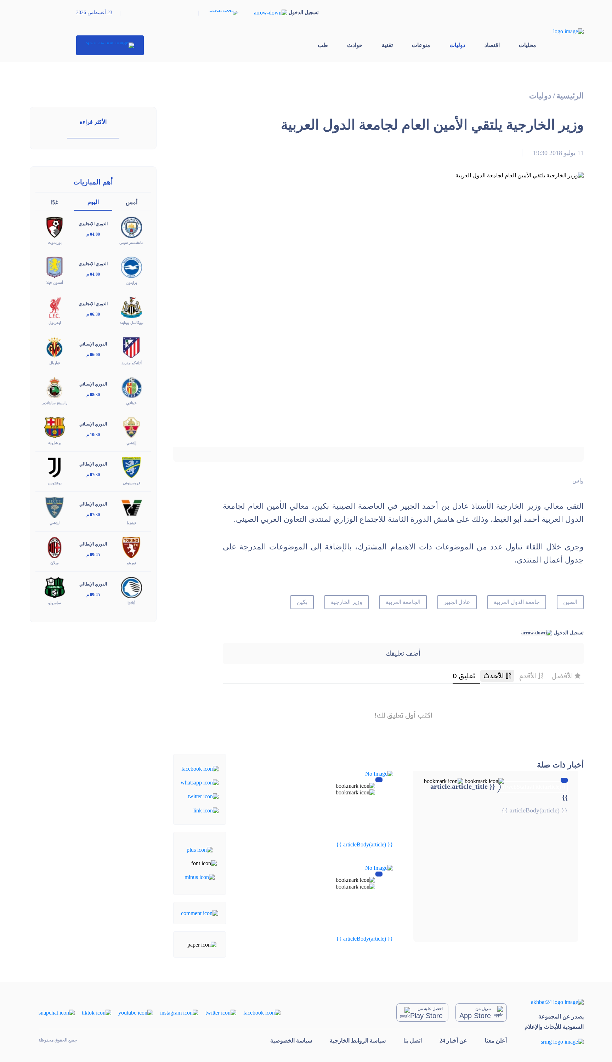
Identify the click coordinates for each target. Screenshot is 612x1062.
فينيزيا (131, 523)
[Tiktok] (96, 1012)
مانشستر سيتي (131, 242)
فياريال (54, 363)
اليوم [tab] (93, 202)
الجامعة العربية (403, 602)
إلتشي (131, 443)
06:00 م (93, 354)
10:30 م (93, 434)
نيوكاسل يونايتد (131, 322)
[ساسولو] (54, 587)
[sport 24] (110, 45)
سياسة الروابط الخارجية (358, 1041)
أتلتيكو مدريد (131, 363)
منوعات (421, 45)
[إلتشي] (131, 427)
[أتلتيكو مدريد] (131, 347)
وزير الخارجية (346, 602)
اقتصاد (492, 45)
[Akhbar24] (554, 1002)
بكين (302, 602)
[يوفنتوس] (54, 467)
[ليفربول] (54, 307)
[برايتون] (131, 267)
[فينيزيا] (131, 507)
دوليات (457, 45)
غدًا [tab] (54, 202)
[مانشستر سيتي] (131, 227)
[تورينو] (131, 547)
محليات (527, 45)
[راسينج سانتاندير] (54, 387)
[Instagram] (179, 1012)
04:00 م (93, 234)
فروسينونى (131, 483)
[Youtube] (135, 1012)
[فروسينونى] (131, 467)
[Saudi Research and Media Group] (554, 1041)
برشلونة (54, 443)
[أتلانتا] (131, 587)
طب (323, 45)
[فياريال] (54, 347)
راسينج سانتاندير (54, 403)
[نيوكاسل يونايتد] (131, 307)
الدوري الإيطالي (93, 464)
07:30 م (93, 474)
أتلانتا (131, 603)
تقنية (387, 45)
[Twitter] (203, 796)
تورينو (131, 563)
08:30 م (93, 394)
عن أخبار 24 (453, 1041)
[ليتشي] (54, 507)
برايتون (131, 282)
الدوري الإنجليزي (93, 223)
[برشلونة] (54, 427)
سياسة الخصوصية (291, 1041)
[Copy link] (206, 810)
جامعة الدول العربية (517, 602)
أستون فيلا (54, 282)
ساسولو (54, 603)
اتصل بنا (412, 1041)
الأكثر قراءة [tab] (93, 122)
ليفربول (55, 322)
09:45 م (93, 554)
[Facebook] (200, 768)
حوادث (355, 45)
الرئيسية (570, 95)
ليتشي (55, 523)
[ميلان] (54, 547)
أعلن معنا (496, 1041)
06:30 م (93, 314)
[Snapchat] (57, 1012)
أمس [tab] (131, 202)
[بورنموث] (54, 227)
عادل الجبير (457, 602)
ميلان (54, 563)
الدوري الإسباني (93, 344)
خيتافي (131, 403)
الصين (570, 602)
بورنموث (55, 242)
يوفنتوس (55, 483)
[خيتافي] (131, 387)
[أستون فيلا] (54, 267)
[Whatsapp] (200, 782)
